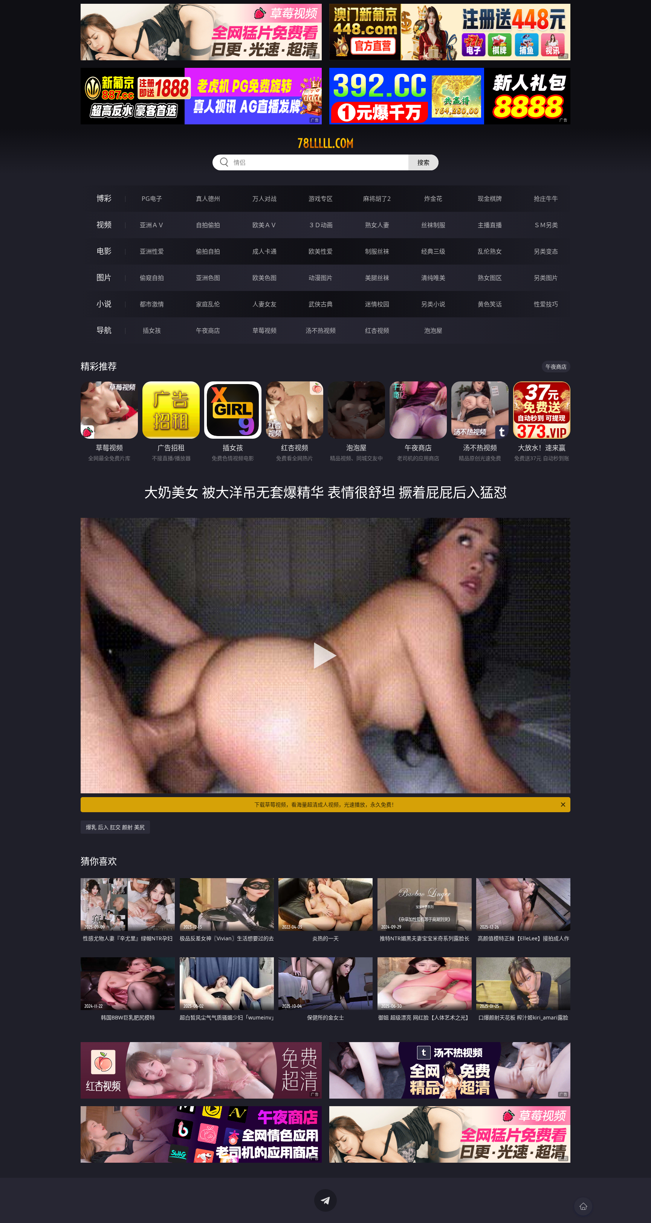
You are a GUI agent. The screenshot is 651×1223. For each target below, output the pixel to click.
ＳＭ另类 (546, 225)
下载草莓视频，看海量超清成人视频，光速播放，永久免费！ (325, 804)
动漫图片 (321, 278)
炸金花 (433, 198)
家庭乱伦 (208, 304)
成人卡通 (264, 251)
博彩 (104, 198)
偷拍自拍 (208, 251)
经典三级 (433, 251)
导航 (104, 330)
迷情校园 (377, 304)
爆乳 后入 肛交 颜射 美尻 (115, 827)
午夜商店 (208, 330)
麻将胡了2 (377, 198)
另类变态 (546, 251)
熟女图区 (490, 278)
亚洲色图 (208, 278)
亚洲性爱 (152, 251)
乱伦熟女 (490, 251)
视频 (104, 225)
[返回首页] (583, 1206)
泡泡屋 (433, 330)
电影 (104, 251)
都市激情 (152, 304)
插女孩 (152, 330)
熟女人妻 (377, 225)
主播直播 (490, 225)
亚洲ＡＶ (152, 225)
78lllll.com (326, 143)
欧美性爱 (321, 251)
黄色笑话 (490, 304)
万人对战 (264, 198)
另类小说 (433, 304)
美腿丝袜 (377, 278)
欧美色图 (264, 278)
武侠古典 (321, 304)
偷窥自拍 (152, 278)
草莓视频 (264, 330)
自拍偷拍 (208, 225)
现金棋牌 (490, 198)
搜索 (423, 162)
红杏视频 (377, 330)
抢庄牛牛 (546, 198)
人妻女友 (264, 304)
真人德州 (208, 198)
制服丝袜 (377, 251)
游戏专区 (321, 198)
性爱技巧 (546, 304)
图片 (104, 277)
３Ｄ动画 (321, 225)
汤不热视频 (321, 330)
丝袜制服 (433, 225)
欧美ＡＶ (264, 225)
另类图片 (546, 278)
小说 (104, 304)
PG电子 (152, 198)
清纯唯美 (433, 278)
